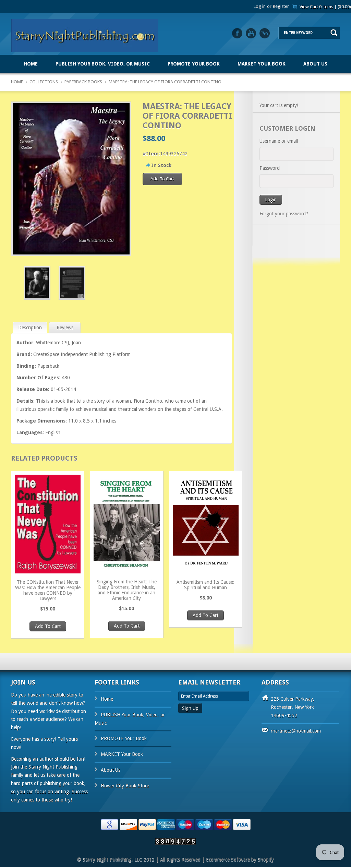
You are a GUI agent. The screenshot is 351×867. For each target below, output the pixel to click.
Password (269, 168)
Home (31, 64)
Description (30, 327)
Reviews (65, 327)
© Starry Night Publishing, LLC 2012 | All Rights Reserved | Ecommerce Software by (167, 859)
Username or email (278, 141)
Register (281, 6)
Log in (260, 6)
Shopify (266, 859)
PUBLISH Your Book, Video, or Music (103, 64)
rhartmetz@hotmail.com (296, 731)
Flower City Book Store (175, 84)
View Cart (325, 6)
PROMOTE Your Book (194, 64)
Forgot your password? (283, 213)
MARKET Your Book (262, 64)
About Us (315, 64)
